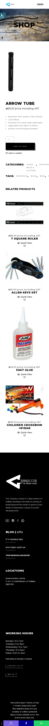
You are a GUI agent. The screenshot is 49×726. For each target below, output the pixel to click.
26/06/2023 (10, 558)
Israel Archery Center (15, 578)
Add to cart (20, 146)
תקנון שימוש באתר (17, 702)
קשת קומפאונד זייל (14, 539)
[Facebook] (26, 723)
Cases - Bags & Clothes (31, 167)
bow (42, 176)
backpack (22, 176)
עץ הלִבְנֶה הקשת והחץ (15, 547)
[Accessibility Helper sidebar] (3, 16)
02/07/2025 (10, 542)
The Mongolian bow (18, 555)
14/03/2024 (11, 550)
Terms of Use (33, 702)
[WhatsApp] (41, 723)
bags (34, 176)
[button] (14, 153)
